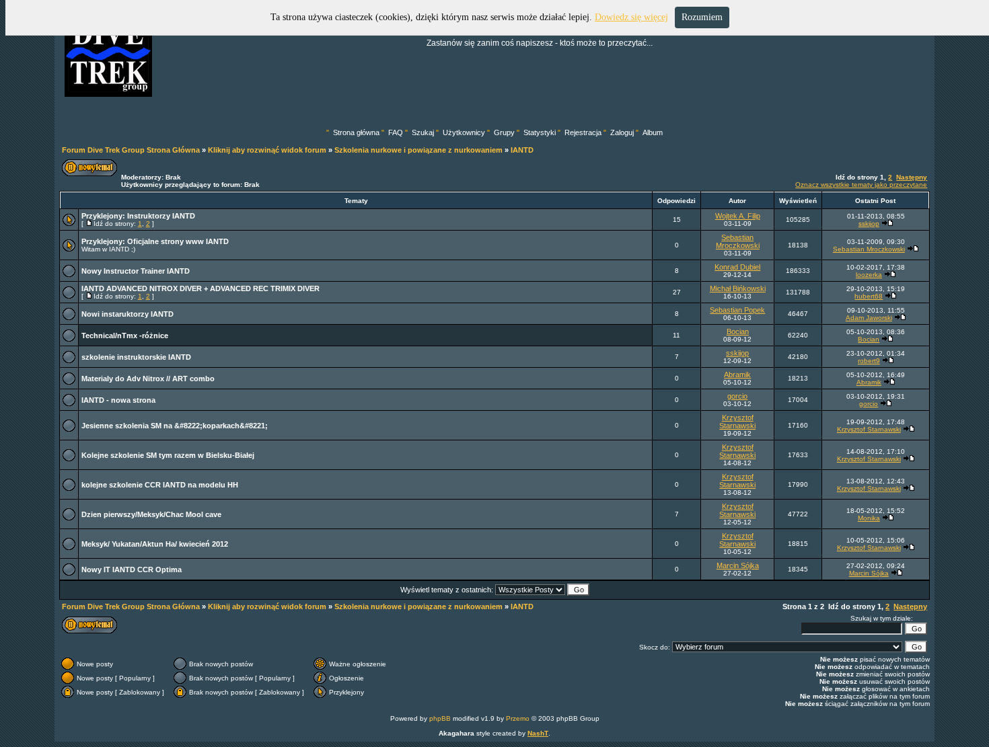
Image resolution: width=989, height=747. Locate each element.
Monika (869, 518)
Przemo (517, 718)
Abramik (737, 374)
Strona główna (356, 132)
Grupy (504, 132)
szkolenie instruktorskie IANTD (136, 357)
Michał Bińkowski (738, 288)
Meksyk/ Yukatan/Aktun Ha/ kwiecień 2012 (154, 544)
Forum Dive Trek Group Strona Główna (131, 150)
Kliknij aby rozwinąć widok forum (267, 150)
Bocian (738, 331)
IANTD (522, 150)
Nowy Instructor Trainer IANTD (135, 271)
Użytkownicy (464, 132)
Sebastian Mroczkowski (738, 241)
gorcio (737, 396)
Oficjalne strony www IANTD (178, 241)
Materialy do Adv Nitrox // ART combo (148, 379)
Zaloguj (622, 132)
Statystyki (539, 132)
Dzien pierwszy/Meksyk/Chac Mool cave (151, 514)
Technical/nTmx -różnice (124, 335)
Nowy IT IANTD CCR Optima (131, 569)
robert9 (869, 360)
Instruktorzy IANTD (161, 216)
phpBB (440, 718)
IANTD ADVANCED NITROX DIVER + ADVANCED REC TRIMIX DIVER (200, 288)
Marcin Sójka (738, 565)
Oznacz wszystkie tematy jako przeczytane (861, 184)
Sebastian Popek (737, 310)
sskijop (868, 223)
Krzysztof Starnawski (737, 422)
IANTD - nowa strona (118, 400)
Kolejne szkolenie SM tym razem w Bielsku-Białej (167, 455)
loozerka (869, 274)
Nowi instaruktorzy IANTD (127, 314)
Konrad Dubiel (737, 267)
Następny (911, 177)
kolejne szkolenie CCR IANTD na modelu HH (159, 485)
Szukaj (423, 132)
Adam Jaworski (869, 317)
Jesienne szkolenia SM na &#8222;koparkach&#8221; (174, 426)
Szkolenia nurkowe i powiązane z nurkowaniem (418, 150)
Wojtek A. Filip (737, 216)
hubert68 (868, 296)
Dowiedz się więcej (631, 17)
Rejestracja (582, 132)
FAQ (395, 132)
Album (653, 132)
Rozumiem (702, 17)
